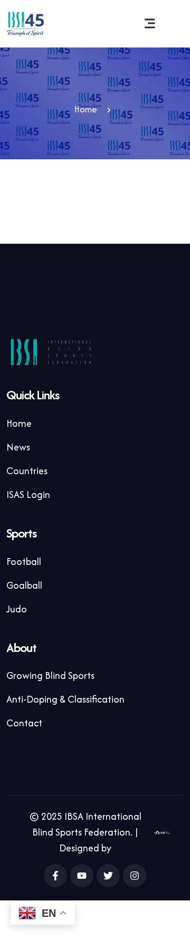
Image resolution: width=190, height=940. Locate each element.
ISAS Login (28, 494)
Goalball (24, 585)
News (18, 447)
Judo (16, 609)
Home (85, 109)
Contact (24, 723)
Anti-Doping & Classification (65, 699)
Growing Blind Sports (50, 675)
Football (23, 561)
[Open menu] (149, 23)
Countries (27, 471)
